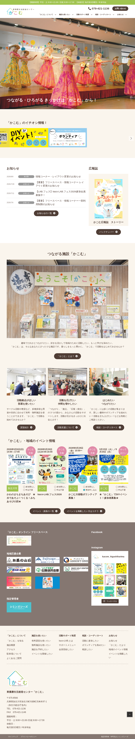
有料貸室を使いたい (41, 641)
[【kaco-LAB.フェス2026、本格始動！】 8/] (121, 580)
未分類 (26, 176)
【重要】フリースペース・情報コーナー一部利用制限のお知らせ (61, 202)
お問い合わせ (120, 8)
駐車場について (14, 654)
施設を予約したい (40, 649)
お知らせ (26, 184)
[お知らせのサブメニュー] (126, 14)
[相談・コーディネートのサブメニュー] (113, 14)
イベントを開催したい (42, 654)
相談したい (87, 649)
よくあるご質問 (14, 658)
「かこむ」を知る (15, 641)
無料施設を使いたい (41, 645)
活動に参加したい (90, 641)
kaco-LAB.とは (66, 641)
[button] (131, 138)
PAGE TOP (129, 715)
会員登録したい (66, 649)
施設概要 (11, 645)
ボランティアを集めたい (93, 645)
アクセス (11, 649)
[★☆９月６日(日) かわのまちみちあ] (98, 568)
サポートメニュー (67, 645)
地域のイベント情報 (118, 649)
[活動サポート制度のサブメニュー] (91, 14)
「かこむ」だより (117, 645)
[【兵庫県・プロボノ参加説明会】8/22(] (98, 580)
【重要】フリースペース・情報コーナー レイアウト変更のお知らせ (60, 184)
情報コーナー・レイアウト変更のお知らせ (58, 176)
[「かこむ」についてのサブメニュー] (55, 14)
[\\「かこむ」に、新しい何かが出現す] (121, 568)
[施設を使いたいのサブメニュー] (73, 14)
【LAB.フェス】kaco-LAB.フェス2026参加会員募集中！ (61, 193)
